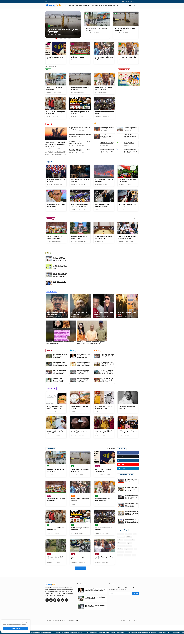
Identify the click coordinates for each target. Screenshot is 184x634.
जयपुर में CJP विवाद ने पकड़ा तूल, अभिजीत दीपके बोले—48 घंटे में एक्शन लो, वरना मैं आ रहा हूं (59, 372)
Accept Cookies (16, 628)
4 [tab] (59, 38)
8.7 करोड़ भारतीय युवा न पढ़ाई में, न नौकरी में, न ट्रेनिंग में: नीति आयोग (107, 355)
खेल (48, 253)
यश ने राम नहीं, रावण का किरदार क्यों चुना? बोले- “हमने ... (79, 313)
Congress (120, 555)
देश (86, 13)
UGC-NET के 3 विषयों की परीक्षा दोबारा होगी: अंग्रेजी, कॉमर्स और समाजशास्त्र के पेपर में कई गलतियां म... (107, 373)
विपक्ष (133, 540)
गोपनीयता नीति (129, 620)
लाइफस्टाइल (50, 388)
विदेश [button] (80, 5)
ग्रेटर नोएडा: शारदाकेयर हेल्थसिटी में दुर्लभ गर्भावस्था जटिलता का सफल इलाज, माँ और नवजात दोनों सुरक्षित (83, 365)
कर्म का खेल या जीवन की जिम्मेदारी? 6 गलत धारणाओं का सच (107, 128)
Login (123, 1)
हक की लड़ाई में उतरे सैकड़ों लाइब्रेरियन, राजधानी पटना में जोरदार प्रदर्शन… (129, 144)
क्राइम (102, 5)
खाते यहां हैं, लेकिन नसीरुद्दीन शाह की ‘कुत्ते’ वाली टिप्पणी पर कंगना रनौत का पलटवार (60, 343)
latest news (120, 533)
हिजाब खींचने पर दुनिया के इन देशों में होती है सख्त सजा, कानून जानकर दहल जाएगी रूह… (107, 144)
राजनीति (85, 5)
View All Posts (110, 448)
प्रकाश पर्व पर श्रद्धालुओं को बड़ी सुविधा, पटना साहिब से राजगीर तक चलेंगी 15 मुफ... (130, 151)
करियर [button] (109, 5)
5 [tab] (60, 38)
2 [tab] (56, 38)
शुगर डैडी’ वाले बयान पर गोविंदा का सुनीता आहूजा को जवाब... (103, 313)
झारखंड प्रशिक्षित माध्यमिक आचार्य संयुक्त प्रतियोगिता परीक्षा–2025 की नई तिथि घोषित (131, 497)
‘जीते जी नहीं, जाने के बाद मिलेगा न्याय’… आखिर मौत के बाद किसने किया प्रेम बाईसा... (130, 136)
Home (65, 5)
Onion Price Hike (121, 543)
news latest (120, 552)
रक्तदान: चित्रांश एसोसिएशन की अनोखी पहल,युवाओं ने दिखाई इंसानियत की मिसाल (83, 372)
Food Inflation (128, 546)
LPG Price (129, 536)
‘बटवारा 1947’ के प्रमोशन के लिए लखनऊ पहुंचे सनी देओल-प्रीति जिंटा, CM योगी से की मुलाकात (91, 343)
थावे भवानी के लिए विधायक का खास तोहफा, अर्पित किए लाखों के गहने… (107, 150)
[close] (28, 621)
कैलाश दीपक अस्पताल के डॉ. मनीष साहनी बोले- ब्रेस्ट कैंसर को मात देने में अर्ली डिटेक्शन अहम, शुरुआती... (83, 357)
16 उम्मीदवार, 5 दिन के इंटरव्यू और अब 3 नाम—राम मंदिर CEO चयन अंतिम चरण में (130, 129)
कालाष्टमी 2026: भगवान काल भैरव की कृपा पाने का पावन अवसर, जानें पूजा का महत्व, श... (107, 136)
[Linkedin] (62, 600)
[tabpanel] (63, 24)
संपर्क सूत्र (135, 620)
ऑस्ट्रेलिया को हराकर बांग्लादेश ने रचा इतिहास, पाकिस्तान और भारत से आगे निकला (60, 266)
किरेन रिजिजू (120, 549)
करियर (96, 44)
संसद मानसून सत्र (121, 536)
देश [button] (69, 5)
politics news (128, 533)
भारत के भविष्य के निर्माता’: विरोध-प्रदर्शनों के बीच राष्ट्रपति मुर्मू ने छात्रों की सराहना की (106, 380)
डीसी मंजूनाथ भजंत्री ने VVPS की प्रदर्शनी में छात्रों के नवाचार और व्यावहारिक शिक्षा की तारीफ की (147, 632)
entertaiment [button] (95, 5)
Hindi (133, 1)
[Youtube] (58, 600)
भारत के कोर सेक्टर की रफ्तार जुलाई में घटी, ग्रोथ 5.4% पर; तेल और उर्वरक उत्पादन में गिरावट (55, 144)
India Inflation (128, 552)
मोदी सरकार (120, 540)
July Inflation (127, 555)
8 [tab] (64, 38)
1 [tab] (55, 38)
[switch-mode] (137, 1)
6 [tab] (61, 38)
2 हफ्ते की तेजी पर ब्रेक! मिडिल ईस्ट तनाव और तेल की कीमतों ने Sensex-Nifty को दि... (79, 142)
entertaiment (51, 291)
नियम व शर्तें (123, 620)
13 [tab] (70, 38)
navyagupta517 (51, 34)
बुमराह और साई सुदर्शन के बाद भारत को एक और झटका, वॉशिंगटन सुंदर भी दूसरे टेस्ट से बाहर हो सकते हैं (60, 275)
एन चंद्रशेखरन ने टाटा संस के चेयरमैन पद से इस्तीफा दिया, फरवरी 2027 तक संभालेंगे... (79, 149)
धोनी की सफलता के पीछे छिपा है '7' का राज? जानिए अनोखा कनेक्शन (59, 282)
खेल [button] (88, 5)
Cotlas (76, 620)
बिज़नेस (73, 5)
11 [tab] (68, 38)
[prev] (134, 219)
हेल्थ (106, 5)
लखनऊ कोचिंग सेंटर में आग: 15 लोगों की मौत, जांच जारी (131, 480)
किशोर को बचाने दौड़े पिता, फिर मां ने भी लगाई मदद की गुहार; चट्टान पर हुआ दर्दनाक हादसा (60, 356)
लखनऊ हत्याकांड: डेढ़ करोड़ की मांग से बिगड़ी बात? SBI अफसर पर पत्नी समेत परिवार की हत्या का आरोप (60, 364)
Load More (79, 568)
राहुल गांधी (129, 543)
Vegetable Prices (128, 549)
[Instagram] (54, 600)
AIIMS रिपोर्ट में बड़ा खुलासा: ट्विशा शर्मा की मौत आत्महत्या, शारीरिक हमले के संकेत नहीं (58, 380)
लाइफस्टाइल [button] (115, 5)
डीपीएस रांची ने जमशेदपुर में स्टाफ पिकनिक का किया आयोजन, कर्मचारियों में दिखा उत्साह (52, 632)
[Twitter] (51, 600)
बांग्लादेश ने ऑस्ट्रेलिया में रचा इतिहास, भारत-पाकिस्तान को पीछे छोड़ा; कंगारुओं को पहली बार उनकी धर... (59, 259)
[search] (137, 5)
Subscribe (135, 593)
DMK (134, 555)
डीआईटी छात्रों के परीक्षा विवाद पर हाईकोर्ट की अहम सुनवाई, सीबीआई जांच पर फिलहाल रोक (98, 632)
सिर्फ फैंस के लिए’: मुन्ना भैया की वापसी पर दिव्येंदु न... (126, 313)
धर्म (77, 5)
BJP (135, 549)
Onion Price (127, 540)
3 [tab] (57, 38)
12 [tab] (69, 38)
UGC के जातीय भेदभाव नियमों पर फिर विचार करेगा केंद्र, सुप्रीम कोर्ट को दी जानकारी (107, 364)
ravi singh (121, 61)
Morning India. (62, 620)
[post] (63, 24)
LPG (135, 533)
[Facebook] (47, 600)
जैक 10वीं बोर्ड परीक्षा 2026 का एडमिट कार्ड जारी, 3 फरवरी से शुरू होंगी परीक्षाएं (131, 489)
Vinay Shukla (121, 411)
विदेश (48, 162)
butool (120, 209)
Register (127, 1)
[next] (137, 219)
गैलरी (46, 1)
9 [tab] (65, 38)
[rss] (66, 600)
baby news (120, 546)
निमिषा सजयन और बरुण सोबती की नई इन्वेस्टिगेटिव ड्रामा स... (56, 313)
